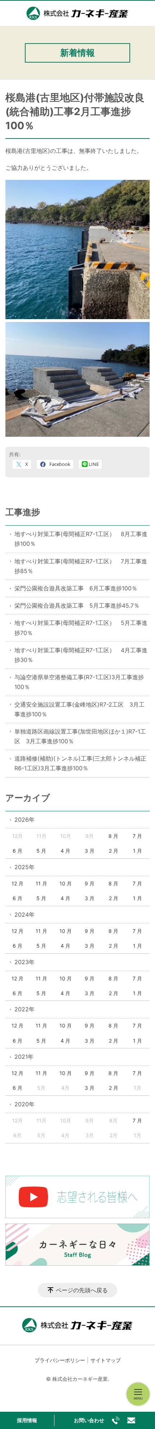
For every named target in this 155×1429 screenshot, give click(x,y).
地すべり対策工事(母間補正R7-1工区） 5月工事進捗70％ (80, 627)
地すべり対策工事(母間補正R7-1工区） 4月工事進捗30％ (80, 655)
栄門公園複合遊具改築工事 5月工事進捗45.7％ (77, 605)
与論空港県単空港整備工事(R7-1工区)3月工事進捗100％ (79, 681)
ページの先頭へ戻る (82, 1290)
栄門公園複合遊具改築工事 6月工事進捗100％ (75, 588)
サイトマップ (105, 1360)
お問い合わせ (89, 1420)
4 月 (65, 851)
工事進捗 (22, 512)
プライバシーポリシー (60, 1360)
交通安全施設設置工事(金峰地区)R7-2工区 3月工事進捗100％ (79, 709)
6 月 (17, 851)
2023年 (24, 962)
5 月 (41, 851)
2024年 (24, 914)
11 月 (41, 883)
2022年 (24, 1009)
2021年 (24, 1056)
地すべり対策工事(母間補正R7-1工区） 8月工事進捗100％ (80, 538)
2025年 (24, 867)
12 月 (17, 883)
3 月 (89, 851)
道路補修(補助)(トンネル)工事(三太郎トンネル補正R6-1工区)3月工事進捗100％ (80, 763)
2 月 (113, 851)
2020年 (24, 1104)
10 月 (65, 883)
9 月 (89, 883)
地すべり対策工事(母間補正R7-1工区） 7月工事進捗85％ (80, 566)
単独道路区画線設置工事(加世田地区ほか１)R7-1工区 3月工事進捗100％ (80, 736)
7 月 (137, 836)
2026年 (24, 819)
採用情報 (27, 1420)
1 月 (137, 851)
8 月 (113, 836)
